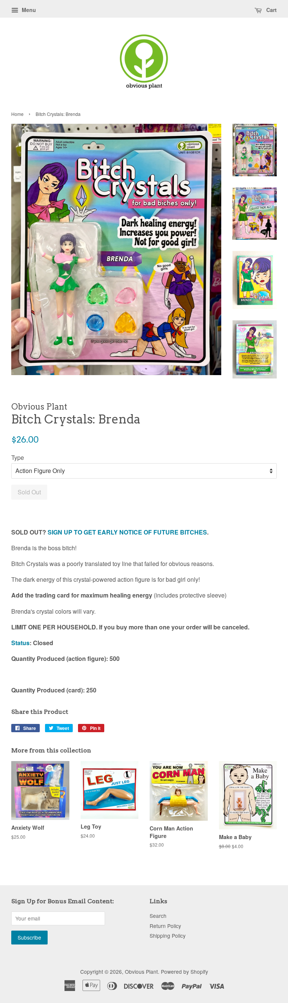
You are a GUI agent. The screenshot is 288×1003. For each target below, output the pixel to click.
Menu (28, 10)
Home (17, 114)
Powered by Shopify (184, 971)
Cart (271, 10)
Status (20, 642)
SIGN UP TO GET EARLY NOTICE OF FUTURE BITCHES (127, 532)
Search (158, 915)
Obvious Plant (141, 971)
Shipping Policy (168, 935)
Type (17, 457)
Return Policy (165, 925)
